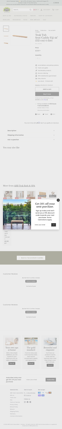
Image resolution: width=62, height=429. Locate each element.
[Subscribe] (53, 225)
